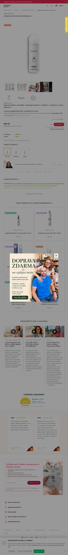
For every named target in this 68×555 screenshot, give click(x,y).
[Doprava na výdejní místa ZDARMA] (34, 277)
